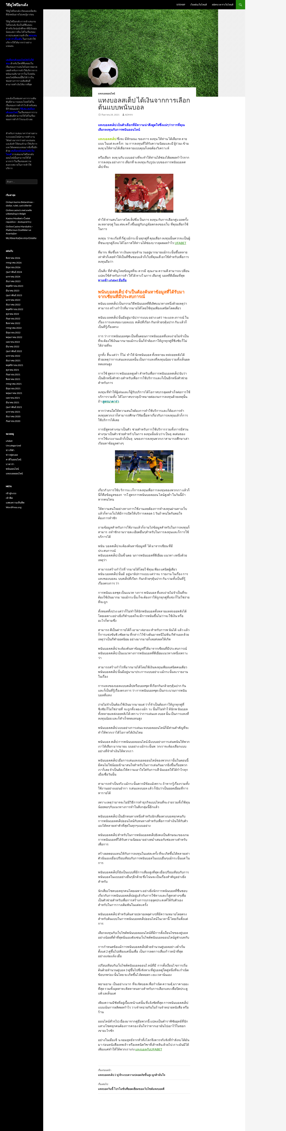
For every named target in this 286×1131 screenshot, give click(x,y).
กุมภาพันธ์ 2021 (14, 407)
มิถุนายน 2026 (13, 267)
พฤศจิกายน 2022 (14, 309)
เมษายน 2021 (13, 397)
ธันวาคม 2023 (13, 281)
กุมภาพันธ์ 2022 (14, 351)
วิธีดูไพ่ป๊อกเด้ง (17, 5)
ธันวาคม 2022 (13, 304)
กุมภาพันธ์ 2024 (14, 271)
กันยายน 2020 (13, 421)
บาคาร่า (10, 464)
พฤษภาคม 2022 (14, 337)
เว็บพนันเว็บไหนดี (198, 4)
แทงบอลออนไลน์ (106, 93)
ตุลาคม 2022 (12, 313)
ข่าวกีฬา (10, 450)
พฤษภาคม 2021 (14, 393)
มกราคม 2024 (13, 276)
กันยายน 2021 (13, 374)
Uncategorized (13, 445)
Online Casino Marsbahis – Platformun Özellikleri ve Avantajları (19, 230)
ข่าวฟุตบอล (12, 454)
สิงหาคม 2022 (13, 323)
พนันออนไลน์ (12, 468)
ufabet (9, 440)
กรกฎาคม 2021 (14, 383)
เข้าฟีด (9, 497)
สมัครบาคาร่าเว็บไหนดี (222, 4)
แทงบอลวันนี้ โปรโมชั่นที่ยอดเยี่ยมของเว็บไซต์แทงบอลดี (131, 1086)
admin (129, 114)
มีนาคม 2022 (12, 346)
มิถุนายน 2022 (13, 332)
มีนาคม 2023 (12, 290)
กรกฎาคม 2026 (14, 262)
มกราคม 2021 (13, 411)
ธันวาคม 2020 (13, 416)
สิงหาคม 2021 (13, 379)
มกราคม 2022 (13, 355)
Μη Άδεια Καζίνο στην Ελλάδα (21, 238)
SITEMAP (180, 4)
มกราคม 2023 (13, 299)
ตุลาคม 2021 (12, 369)
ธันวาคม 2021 (13, 360)
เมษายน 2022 (13, 341)
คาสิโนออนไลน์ (13, 459)
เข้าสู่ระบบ (11, 493)
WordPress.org (13, 507)
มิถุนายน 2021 (13, 388)
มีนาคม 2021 (12, 402)
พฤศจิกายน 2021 (14, 365)
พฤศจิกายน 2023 (14, 285)
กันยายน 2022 (13, 318)
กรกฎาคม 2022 (14, 327)
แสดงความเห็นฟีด (15, 502)
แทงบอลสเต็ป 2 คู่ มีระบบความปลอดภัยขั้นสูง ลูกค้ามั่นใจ (131, 1072)
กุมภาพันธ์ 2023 (14, 295)
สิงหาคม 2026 (13, 257)
